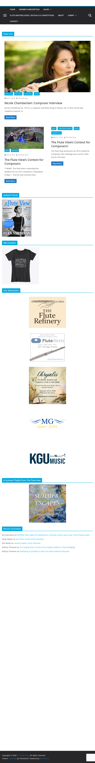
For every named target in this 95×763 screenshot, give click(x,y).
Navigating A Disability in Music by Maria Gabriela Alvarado (44, 551)
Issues (46, 9)
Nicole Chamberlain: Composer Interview (33, 103)
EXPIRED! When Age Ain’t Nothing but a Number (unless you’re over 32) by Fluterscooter (53, 535)
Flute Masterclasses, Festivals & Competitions (32, 15)
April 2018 (8, 94)
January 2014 (56, 133)
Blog (7, 150)
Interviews (28, 94)
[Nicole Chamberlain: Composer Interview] (47, 66)
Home (12, 9)
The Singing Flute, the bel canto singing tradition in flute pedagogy (47, 547)
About (61, 15)
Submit (71, 15)
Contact (14, 21)
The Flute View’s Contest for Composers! (70, 144)
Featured (18, 94)
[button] (50, 9)
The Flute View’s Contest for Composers (23, 162)
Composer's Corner (65, 128)
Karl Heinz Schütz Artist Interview (30, 539)
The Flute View (23, 98)
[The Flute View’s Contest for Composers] (24, 138)
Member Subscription (29, 9)
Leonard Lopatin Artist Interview (27, 543)
